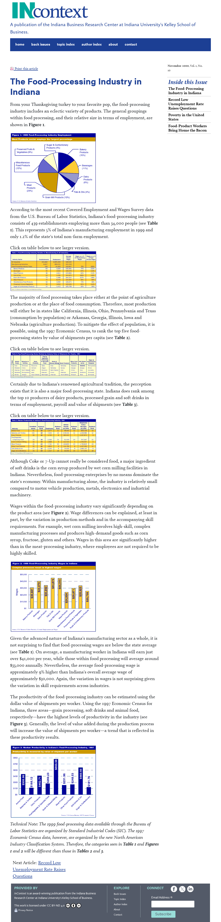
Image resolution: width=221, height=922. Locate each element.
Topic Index (120, 899)
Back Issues (120, 893)
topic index (66, 44)
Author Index (120, 904)
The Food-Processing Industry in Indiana (186, 90)
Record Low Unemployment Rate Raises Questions (39, 869)
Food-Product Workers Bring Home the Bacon (187, 128)
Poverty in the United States (186, 117)
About (117, 909)
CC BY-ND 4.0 (56, 905)
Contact (118, 914)
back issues (40, 44)
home (19, 44)
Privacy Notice (25, 910)
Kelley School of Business (77, 898)
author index (92, 44)
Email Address (161, 897)
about (113, 44)
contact (131, 44)
